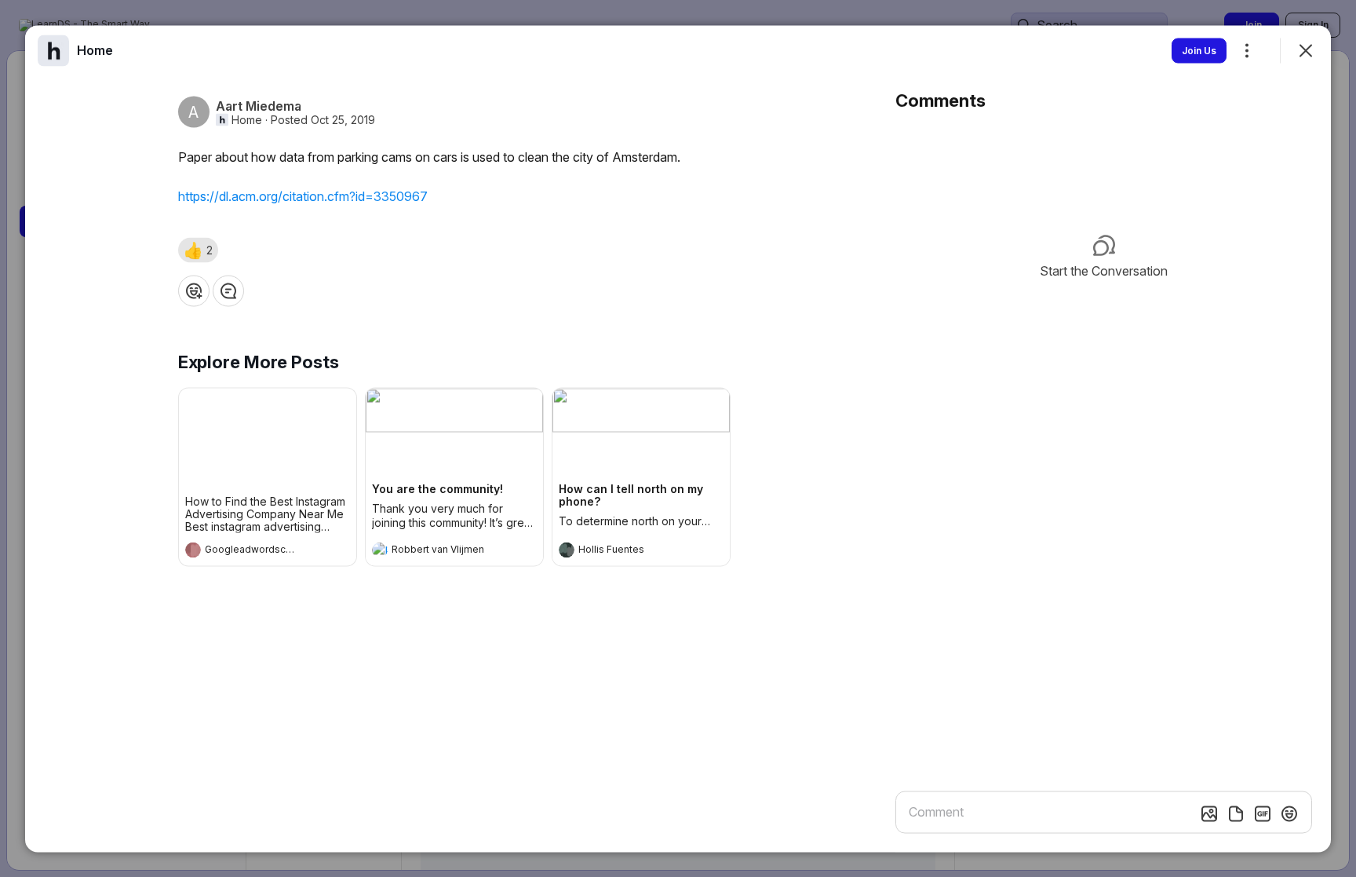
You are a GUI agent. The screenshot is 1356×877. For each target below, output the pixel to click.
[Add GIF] (1262, 813)
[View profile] (193, 549)
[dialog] (678, 438)
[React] (194, 290)
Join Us (1199, 50)
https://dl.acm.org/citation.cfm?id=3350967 (303, 195)
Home (246, 119)
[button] (198, 249)
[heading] (252, 551)
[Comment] (228, 290)
